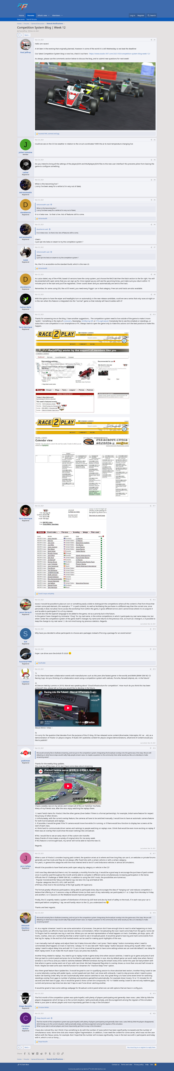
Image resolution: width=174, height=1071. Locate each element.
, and (48, 134)
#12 (154, 600)
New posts (21, 19)
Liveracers (67, 321)
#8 (155, 274)
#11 (154, 506)
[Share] (151, 40)
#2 (155, 140)
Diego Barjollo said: (43, 1018)
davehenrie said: (42, 229)
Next (26, 35)
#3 (155, 160)
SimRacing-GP (87, 321)
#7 (155, 247)
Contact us (115, 1064)
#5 (155, 200)
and (46, 594)
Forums (30, 15)
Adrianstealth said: (43, 205)
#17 (154, 853)
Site (151, 1064)
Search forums (32, 19)
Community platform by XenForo (87, 1069)
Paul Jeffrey (23, 31)
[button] (49, 15)
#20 (154, 1013)
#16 (154, 748)
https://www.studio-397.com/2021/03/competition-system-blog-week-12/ (119, 53)
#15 (154, 669)
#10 (154, 314)
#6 (155, 225)
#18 (154, 913)
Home (21, 15)
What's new (42, 15)
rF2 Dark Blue (24, 1064)
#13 (154, 629)
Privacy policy (139, 1064)
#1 (155, 40)
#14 (154, 649)
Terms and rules (126, 1064)
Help (147, 1064)
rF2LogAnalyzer (102, 321)
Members (56, 15)
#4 (155, 180)
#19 (154, 993)
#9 (155, 294)
